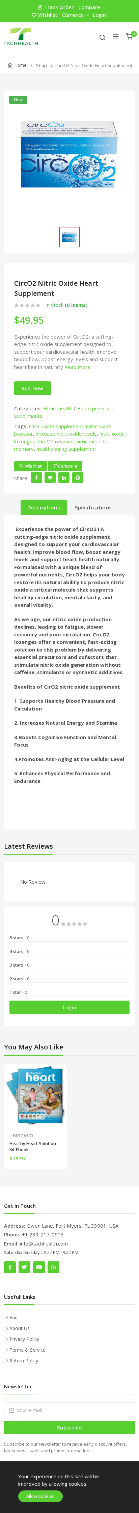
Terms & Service (27, 1350)
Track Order (59, 7)
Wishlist (47, 14)
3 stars (19, 965)
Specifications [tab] (93, 507)
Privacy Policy (24, 1339)
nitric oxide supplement (56, 426)
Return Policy (23, 1360)
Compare (89, 7)
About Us (19, 1328)
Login (99, 14)
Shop (41, 65)
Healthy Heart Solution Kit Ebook (32, 1146)
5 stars (19, 938)
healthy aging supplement (66, 448)
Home (21, 65)
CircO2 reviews (56, 441)
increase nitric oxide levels (66, 433)
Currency (73, 14)
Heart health (58, 408)
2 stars (19, 979)
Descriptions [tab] (43, 507)
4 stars (19, 951)
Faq (13, 1317)
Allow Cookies (40, 1496)
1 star (18, 992)
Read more (77, 367)
